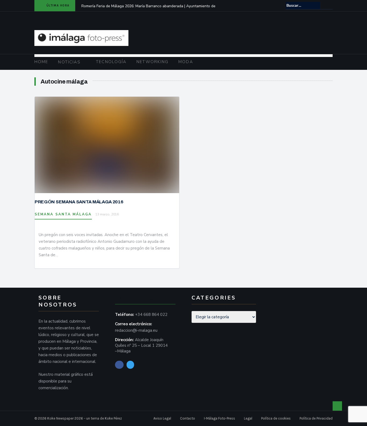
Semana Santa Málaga (63, 214)
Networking (152, 61)
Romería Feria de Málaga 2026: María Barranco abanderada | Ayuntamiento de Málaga (148, 9)
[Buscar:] (303, 5)
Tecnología (111, 61)
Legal (248, 418)
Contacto (187, 418)
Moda (185, 61)
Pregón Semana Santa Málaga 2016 (79, 201)
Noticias (69, 62)
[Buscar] (328, 5)
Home (41, 61)
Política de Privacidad (316, 418)
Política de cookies (276, 418)
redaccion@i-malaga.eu (136, 330)
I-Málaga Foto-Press (219, 418)
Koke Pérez (113, 418)
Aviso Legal (162, 418)
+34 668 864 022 (151, 314)
